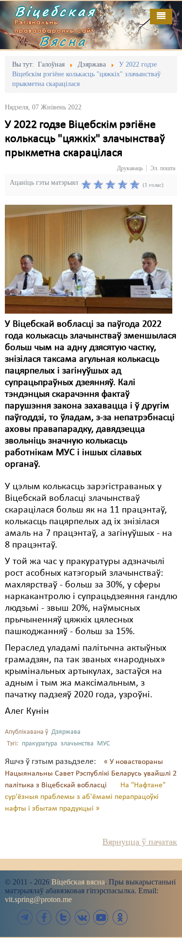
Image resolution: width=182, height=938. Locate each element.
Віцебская (55, 11)
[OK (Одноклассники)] (120, 917)
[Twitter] (63, 917)
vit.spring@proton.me (38, 899)
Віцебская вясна (78, 882)
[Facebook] (44, 917)
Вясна (63, 41)
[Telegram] (25, 917)
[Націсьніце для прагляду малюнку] (88, 259)
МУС (103, 743)
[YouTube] (101, 917)
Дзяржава (66, 732)
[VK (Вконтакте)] (82, 917)
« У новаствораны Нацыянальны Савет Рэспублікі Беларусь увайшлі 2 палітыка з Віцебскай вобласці (91, 773)
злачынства (77, 743)
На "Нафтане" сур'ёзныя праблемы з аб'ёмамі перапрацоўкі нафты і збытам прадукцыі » (85, 797)
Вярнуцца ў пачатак (139, 842)
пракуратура (39, 743)
